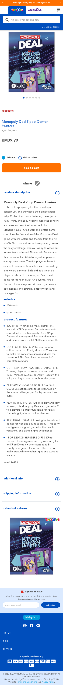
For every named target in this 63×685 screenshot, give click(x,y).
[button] (2, 2)
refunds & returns (15, 508)
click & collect (30, 157)
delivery (11, 157)
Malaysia (30, 617)
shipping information (17, 493)
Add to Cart (31, 167)
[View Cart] (58, 10)
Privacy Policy (47, 682)
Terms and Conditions (27, 682)
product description (17, 192)
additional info (13, 478)
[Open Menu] (5, 9)
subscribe (50, 605)
